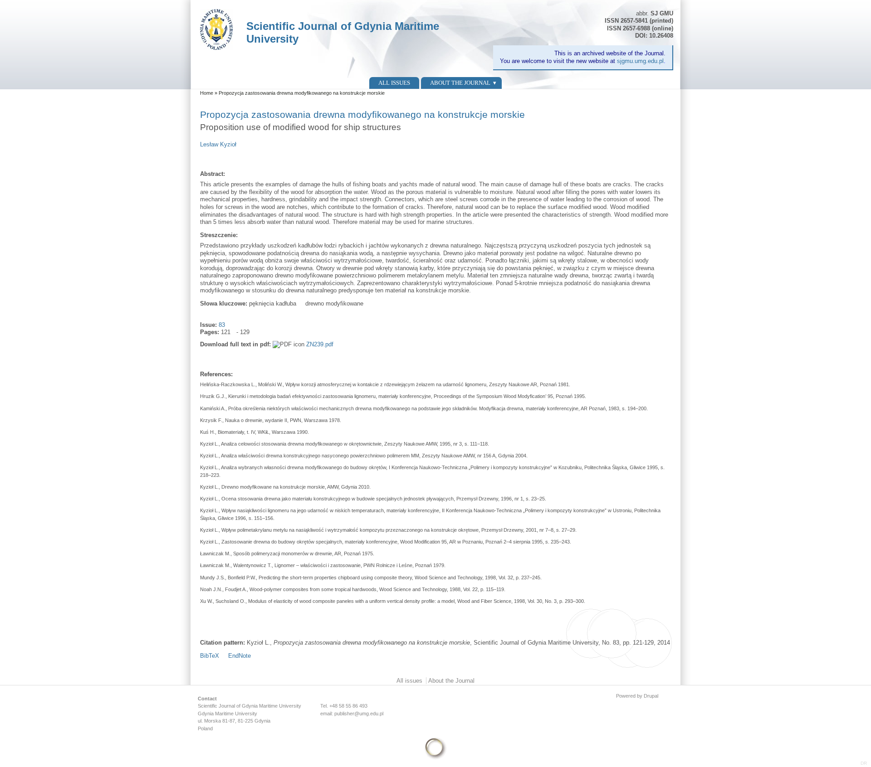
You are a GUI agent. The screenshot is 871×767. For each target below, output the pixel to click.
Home (206, 93)
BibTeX (209, 655)
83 (222, 324)
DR (864, 763)
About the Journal (460, 82)
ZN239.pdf (319, 344)
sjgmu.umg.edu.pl (640, 61)
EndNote (239, 655)
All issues (394, 82)
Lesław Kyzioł (218, 144)
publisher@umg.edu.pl (358, 713)
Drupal (651, 696)
